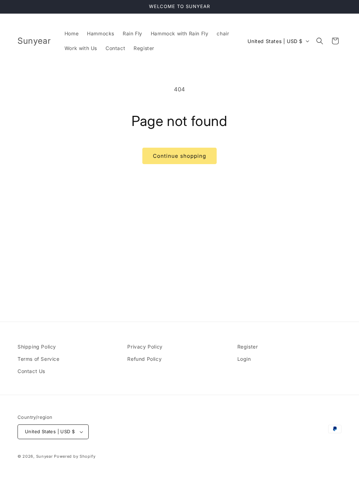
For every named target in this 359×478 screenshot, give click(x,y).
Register (247, 347)
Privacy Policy (144, 347)
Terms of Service (39, 359)
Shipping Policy (37, 347)
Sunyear (44, 456)
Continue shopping (179, 156)
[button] (319, 41)
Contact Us (31, 371)
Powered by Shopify (75, 456)
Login (244, 359)
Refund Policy (144, 359)
